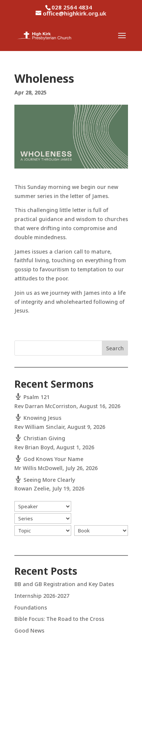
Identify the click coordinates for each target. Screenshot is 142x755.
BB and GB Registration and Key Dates (64, 584)
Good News (29, 630)
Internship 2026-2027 (41, 595)
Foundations (30, 607)
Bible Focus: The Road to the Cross (59, 618)
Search (115, 348)
